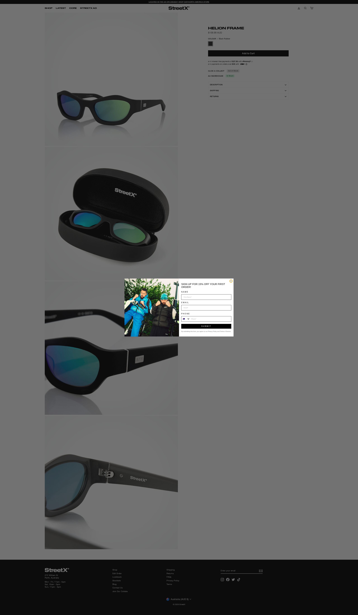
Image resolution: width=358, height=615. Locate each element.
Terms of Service (225, 331)
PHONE (185, 314)
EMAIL (185, 302)
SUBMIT (206, 326)
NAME (184, 292)
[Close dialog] (231, 281)
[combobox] (185, 319)
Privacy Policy (212, 331)
